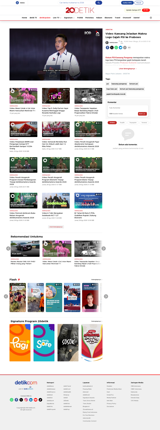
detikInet (50, 395)
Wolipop (66, 395)
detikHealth (67, 392)
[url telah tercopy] (125, 47)
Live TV (56, 18)
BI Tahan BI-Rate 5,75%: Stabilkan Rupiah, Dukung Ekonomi (85, 215)
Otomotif (127, 18)
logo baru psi (111, 89)
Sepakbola (50, 403)
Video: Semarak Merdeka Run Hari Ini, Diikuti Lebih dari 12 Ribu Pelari (54, 144)
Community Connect (89, 421)
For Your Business (88, 415)
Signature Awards (89, 397)
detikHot (49, 397)
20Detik (66, 400)
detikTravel (67, 386)
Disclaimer (110, 406)
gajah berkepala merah (115, 94)
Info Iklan (110, 400)
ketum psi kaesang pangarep (132, 89)
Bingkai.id (86, 406)
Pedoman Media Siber (114, 389)
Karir (108, 392)
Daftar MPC (127, 3)
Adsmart (85, 392)
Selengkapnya (96, 279)
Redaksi (109, 386)
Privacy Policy (111, 403)
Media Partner (111, 397)
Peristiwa (89, 18)
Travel (117, 18)
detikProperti (51, 409)
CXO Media (134, 400)
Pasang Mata (87, 389)
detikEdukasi (51, 389)
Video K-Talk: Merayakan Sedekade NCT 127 (52, 214)
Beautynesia (135, 395)
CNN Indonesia (136, 386)
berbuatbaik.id (88, 386)
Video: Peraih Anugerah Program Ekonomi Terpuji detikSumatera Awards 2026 (54, 179)
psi (107, 84)
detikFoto (66, 403)
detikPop (66, 409)
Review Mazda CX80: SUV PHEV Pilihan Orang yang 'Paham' (23, 263)
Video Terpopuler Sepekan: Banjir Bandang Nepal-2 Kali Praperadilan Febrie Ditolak (86, 110)
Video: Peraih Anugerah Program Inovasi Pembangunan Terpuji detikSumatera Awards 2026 (23, 180)
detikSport (50, 400)
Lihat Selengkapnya (56, 227)
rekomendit (86, 418)
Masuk (138, 3)
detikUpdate (44, 18)
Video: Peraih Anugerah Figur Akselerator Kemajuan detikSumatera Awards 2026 (86, 144)
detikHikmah (67, 406)
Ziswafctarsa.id (88, 409)
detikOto (50, 406)
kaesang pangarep (119, 84)
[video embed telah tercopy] (129, 47)
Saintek (137, 18)
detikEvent (86, 395)
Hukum (99, 18)
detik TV (33, 18)
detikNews (50, 386)
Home (24, 18)
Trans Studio (87, 403)
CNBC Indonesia (136, 389)
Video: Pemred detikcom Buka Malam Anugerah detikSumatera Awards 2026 (22, 215)
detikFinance (51, 392)
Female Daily (135, 397)
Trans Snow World (89, 400)
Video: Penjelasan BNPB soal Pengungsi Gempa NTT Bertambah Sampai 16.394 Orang (21, 145)
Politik (80, 18)
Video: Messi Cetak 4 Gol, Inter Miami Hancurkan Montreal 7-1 (22, 109)
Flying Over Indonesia (90, 412)
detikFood (66, 389)
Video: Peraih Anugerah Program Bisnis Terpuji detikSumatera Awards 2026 (86, 179)
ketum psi (134, 84)
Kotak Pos (110, 395)
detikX (65, 397)
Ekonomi (108, 18)
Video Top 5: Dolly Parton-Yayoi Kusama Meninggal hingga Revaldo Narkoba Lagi (55, 110)
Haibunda (134, 392)
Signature (68, 18)
